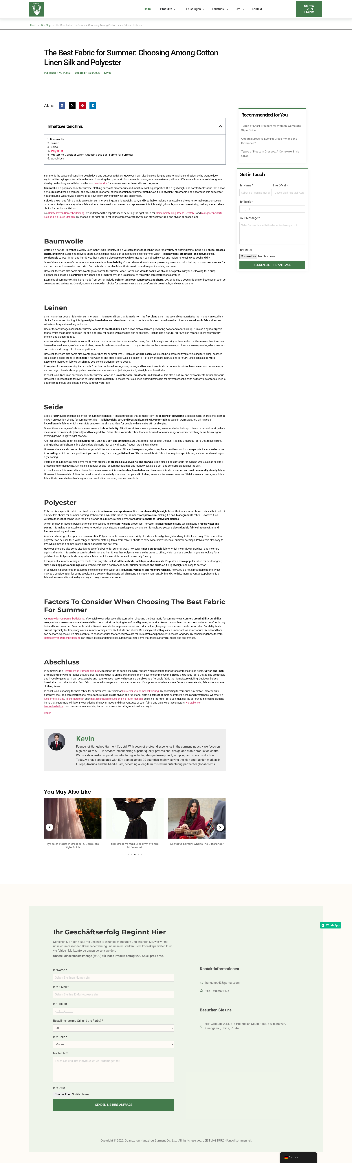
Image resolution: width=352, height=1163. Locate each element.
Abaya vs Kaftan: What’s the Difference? (135, 844)
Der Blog (46, 25)
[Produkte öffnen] (174, 9)
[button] (62, 105)
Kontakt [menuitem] (257, 9)
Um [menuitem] (238, 9)
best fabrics (100, 183)
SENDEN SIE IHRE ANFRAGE (272, 265)
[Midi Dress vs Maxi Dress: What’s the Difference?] (73, 818)
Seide (54, 147)
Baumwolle (57, 139)
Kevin (85, 738)
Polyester (57, 151)
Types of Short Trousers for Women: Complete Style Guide (197, 845)
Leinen (55, 143)
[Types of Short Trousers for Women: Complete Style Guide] (197, 818)
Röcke (47, 712)
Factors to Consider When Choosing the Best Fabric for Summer (92, 154)
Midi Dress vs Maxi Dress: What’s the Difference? (72, 845)
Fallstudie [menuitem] (218, 9)
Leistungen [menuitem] (193, 9)
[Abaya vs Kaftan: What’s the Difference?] (135, 818)
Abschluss (57, 158)
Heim (33, 25)
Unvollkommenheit (239, 1140)
